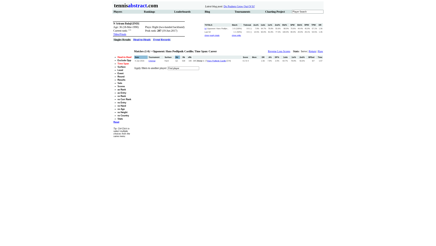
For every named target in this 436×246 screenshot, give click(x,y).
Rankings (149, 11)
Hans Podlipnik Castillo (216, 61)
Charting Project (275, 11)
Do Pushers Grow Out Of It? (239, 6)
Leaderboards (182, 11)
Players (118, 11)
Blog (207, 11)
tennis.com (135, 5)
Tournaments (242, 11)
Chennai (152, 61)
